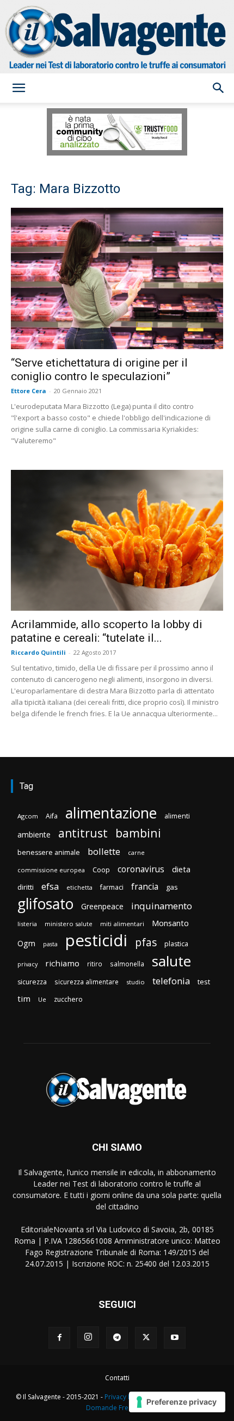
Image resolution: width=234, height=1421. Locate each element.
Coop (101, 869)
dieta (181, 869)
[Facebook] (59, 1338)
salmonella (127, 963)
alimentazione (111, 812)
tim (23, 998)
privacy (27, 964)
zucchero (68, 999)
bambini (138, 833)
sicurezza (32, 981)
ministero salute (69, 924)
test (204, 981)
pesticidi (96, 940)
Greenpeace (102, 906)
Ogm (26, 943)
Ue (42, 999)
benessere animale (48, 852)
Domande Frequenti (117, 1407)
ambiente (34, 834)
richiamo (62, 963)
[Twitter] (146, 1338)
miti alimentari (122, 924)
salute (171, 961)
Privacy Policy (125, 1396)
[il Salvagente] (117, 36)
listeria (27, 924)
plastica (176, 943)
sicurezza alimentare (86, 981)
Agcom (27, 816)
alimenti (177, 816)
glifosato (45, 904)
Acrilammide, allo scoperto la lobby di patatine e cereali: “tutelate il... (106, 631)
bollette (104, 851)
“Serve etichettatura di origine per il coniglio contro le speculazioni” (99, 369)
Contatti (117, 1377)
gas (172, 887)
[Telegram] (117, 1338)
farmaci (112, 887)
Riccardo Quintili (38, 652)
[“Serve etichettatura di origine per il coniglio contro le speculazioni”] (117, 278)
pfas (146, 942)
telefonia (171, 980)
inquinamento (161, 905)
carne (136, 852)
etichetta (79, 887)
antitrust (83, 833)
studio (135, 982)
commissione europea (51, 870)
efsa (50, 886)
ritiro (94, 963)
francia (144, 886)
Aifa (52, 816)
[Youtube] (175, 1338)
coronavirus (141, 869)
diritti (25, 887)
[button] (18, 88)
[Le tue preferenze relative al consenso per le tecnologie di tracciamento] (177, 1402)
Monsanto (170, 923)
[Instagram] (88, 1337)
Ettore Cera (28, 391)
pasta (50, 944)
